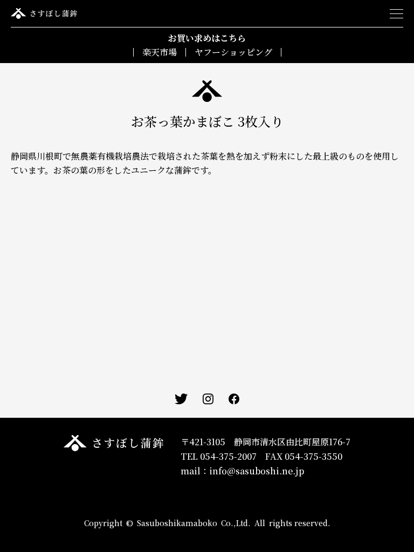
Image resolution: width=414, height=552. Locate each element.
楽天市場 (159, 52)
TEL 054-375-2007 (219, 456)
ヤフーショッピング (233, 52)
